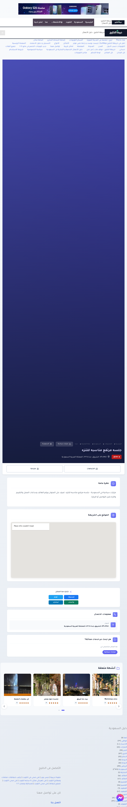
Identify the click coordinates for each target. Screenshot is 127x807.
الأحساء (123, 744)
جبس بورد (45, 778)
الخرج (125, 754)
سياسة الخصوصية (35, 50)
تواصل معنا (55, 47)
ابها (125, 738)
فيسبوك (71, 597)
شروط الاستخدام (16, 50)
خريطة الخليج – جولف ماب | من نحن (101, 50)
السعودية (78, 22)
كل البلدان (121, 53)
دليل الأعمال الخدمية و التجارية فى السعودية (65, 50)
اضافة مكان (38, 40)
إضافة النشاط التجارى (56, 40)
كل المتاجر (108, 53)
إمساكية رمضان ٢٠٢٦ (24, 784)
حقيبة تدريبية (55, 778)
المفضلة (80, 47)
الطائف (124, 776)
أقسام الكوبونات (76, 40)
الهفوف (124, 804)
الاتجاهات (91, 469)
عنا (46, 22)
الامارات (124, 747)
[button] (63, 710)
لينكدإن (56, 602)
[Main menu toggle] (2, 32)
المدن (100, 47)
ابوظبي (124, 741)
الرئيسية (89, 22)
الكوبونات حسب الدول (116, 47)
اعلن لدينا (38, 22)
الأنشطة (57, 22)
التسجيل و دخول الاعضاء (40, 43)
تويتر (56, 597)
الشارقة (123, 773)
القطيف (124, 788)
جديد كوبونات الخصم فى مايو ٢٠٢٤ (32, 47)
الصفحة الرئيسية (19, 43)
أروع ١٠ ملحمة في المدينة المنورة (99, 40)
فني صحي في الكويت (31, 778)
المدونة (91, 47)
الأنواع (56, 43)
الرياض (124, 766)
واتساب (71, 602)
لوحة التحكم (95, 53)
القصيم (124, 782)
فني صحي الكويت (10, 781)
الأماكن (66, 43)
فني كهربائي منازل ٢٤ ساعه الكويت (33, 781)
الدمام (124, 757)
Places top (120, 40)
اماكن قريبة (68, 47)
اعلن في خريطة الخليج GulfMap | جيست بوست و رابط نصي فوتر (99, 43)
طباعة (33, 469)
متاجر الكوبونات (80, 53)
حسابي (122, 50)
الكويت (69, 22)
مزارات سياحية (63, 444)
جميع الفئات (10, 47)
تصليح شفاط (55, 784)
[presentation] (4, 706)
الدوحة (124, 760)
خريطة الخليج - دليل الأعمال (93, 33)
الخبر (125, 751)
